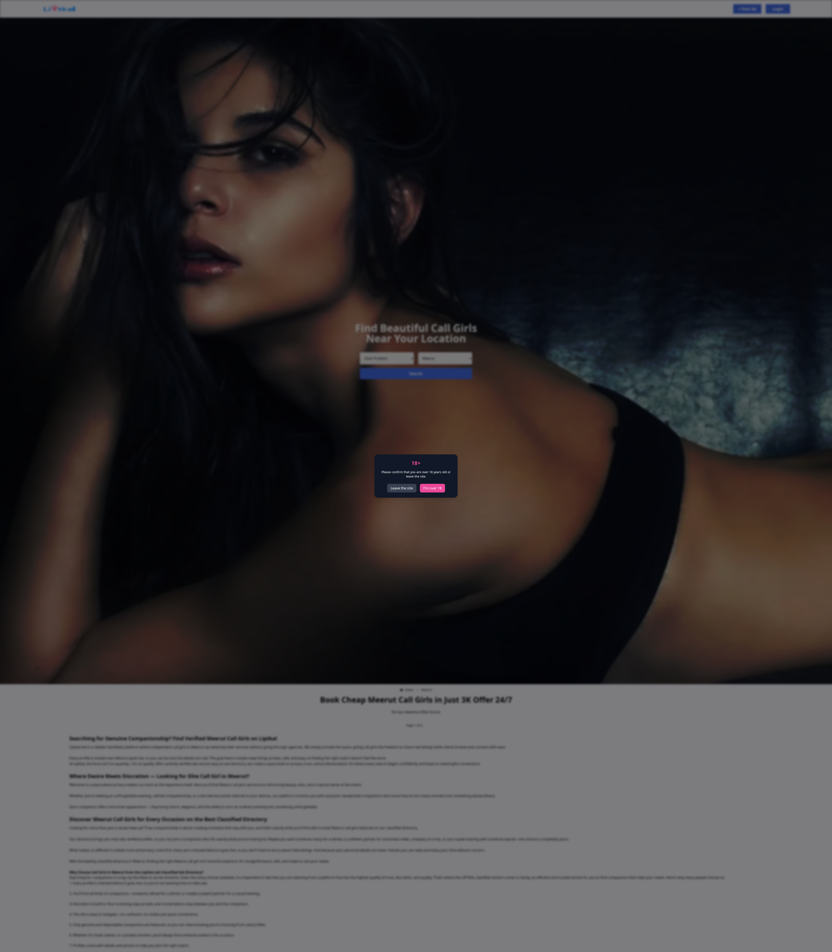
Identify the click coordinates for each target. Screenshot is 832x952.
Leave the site (402, 488)
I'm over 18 (432, 488)
